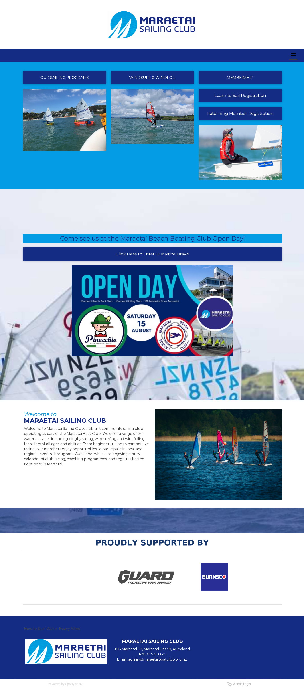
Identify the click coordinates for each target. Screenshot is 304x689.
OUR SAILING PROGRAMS (64, 77)
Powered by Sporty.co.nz (65, 684)
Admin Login (241, 684)
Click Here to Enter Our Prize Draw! (152, 254)
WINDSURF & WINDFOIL (152, 77)
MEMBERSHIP (240, 77)
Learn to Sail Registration (240, 95)
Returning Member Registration (240, 113)
